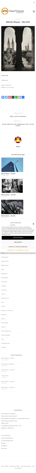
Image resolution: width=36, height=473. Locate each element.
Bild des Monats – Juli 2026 (7, 358)
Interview (3, 294)
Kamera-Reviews (5, 298)
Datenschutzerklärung (19, 250)
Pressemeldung (4, 322)
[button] (33, 224)
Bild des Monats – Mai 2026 (7, 381)
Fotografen (3, 285)
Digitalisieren (4, 273)
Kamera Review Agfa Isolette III (9, 416)
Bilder (2, 269)
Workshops (3, 347)
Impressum (26, 250)
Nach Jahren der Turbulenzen (7, 364)
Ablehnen (18, 242)
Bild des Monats (5, 261)
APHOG (18, 146)
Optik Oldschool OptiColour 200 (9, 421)
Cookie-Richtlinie (10, 250)
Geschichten (4, 290)
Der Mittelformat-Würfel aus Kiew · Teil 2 (11, 425)
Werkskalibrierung (5, 343)
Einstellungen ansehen (18, 246)
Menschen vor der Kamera (7, 310)
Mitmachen (3, 314)
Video (2, 339)
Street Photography (5, 335)
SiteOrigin (19, 468)
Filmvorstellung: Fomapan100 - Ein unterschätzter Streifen (15, 418)
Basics (2, 253)
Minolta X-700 (4, 423)
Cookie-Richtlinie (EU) (7, 440)
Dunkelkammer (4, 277)
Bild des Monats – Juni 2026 (7, 369)
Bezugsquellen (4, 257)
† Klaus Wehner (4, 375)
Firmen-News (4, 281)
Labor (2, 302)
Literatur (3, 306)
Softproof (3, 327)
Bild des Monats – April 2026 (8, 387)
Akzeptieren (18, 237)
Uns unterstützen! (5, 435)
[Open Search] (34, 2)
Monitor (3, 318)
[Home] (13, 14)
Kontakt (3, 443)
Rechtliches (4, 445)
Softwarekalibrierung (6, 331)
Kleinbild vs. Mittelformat (7, 428)
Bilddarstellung (4, 265)
